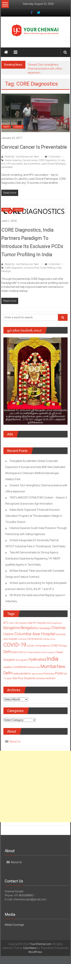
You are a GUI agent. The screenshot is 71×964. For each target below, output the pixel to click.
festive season (48, 652)
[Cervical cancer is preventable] (35, 112)
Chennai (58, 627)
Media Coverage (14, 924)
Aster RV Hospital (36, 622)
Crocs (64, 646)
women (50, 678)
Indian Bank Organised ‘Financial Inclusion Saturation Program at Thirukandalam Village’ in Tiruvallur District (33, 515)
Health (6, 126)
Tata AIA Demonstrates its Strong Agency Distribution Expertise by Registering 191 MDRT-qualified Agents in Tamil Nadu (33, 558)
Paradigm (6, 271)
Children (8, 634)
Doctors (37, 652)
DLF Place (28, 652)
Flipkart (59, 652)
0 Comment (54, 156)
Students (29, 678)
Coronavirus (34, 638)
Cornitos (22, 639)
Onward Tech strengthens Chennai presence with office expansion (45, 68)
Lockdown (20, 667)
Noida (16, 673)
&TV (6, 622)
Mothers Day (34, 667)
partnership (37, 673)
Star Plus (17, 678)
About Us (14, 741)
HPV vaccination (14, 163)
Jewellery (7, 667)
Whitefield (40, 678)
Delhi (7, 651)
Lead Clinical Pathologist (53, 163)
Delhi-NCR (17, 652)
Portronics (48, 673)
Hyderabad (37, 659)
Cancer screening (13, 160)
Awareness (57, 623)
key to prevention (32, 163)
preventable (6, 167)
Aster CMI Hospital (18, 623)
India (58, 267)
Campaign (44, 628)
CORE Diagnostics (47, 160)
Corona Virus (49, 639)
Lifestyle (18, 126)
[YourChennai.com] (6, 52)
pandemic (25, 673)
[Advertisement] (35, 786)
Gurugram (22, 659)
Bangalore (11, 628)
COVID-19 (14, 645)
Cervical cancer (30, 160)
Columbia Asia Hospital (34, 633)
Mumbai (48, 666)
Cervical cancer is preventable (34, 147)
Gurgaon (9, 659)
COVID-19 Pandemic (38, 645)
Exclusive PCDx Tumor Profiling (39, 267)
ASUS (48, 623)
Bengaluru (29, 628)
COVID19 (55, 645)
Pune (59, 673)
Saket (9, 678)
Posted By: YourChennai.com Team (22, 156)
